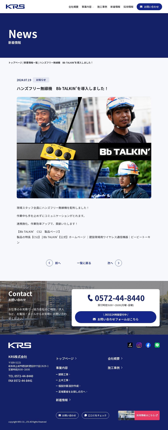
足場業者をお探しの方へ (71, 391)
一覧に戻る (84, 263)
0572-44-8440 (120, 298)
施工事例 (102, 6)
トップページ (15, 62)
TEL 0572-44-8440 (20, 376)
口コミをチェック (97, 415)
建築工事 (63, 374)
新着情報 (115, 6)
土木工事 (63, 380)
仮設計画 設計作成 (68, 386)
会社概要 (73, 6)
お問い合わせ (69, 415)
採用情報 (128, 6)
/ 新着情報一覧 (30, 62)
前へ (58, 263)
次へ (110, 263)
